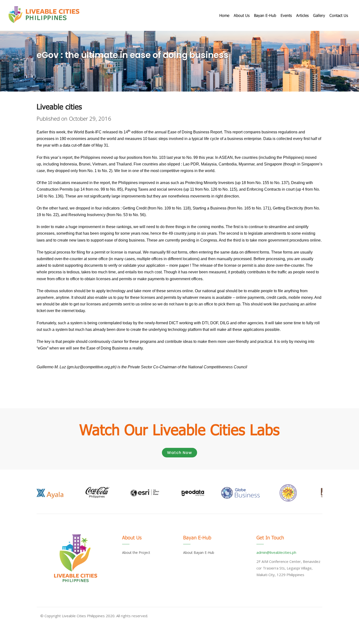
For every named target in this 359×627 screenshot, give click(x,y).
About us (242, 15)
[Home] (44, 14)
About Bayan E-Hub (198, 552)
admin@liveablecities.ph (276, 552)
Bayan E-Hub (265, 15)
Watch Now (179, 452)
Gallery (319, 15)
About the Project (136, 552)
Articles (302, 15)
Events (286, 15)
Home (224, 15)
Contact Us (338, 15)
